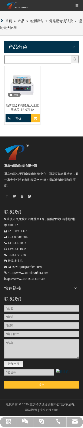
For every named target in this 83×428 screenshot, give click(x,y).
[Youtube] (22, 196)
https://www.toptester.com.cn (24, 279)
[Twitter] (14, 196)
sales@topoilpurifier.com (25, 267)
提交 (41, 385)
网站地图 (31, 410)
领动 (55, 410)
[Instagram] (29, 196)
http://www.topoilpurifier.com (28, 273)
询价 (18, 118)
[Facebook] (7, 196)
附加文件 (14, 364)
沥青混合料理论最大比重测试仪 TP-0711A (22, 107)
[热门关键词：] (75, 59)
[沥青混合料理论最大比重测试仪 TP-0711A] (22, 84)
